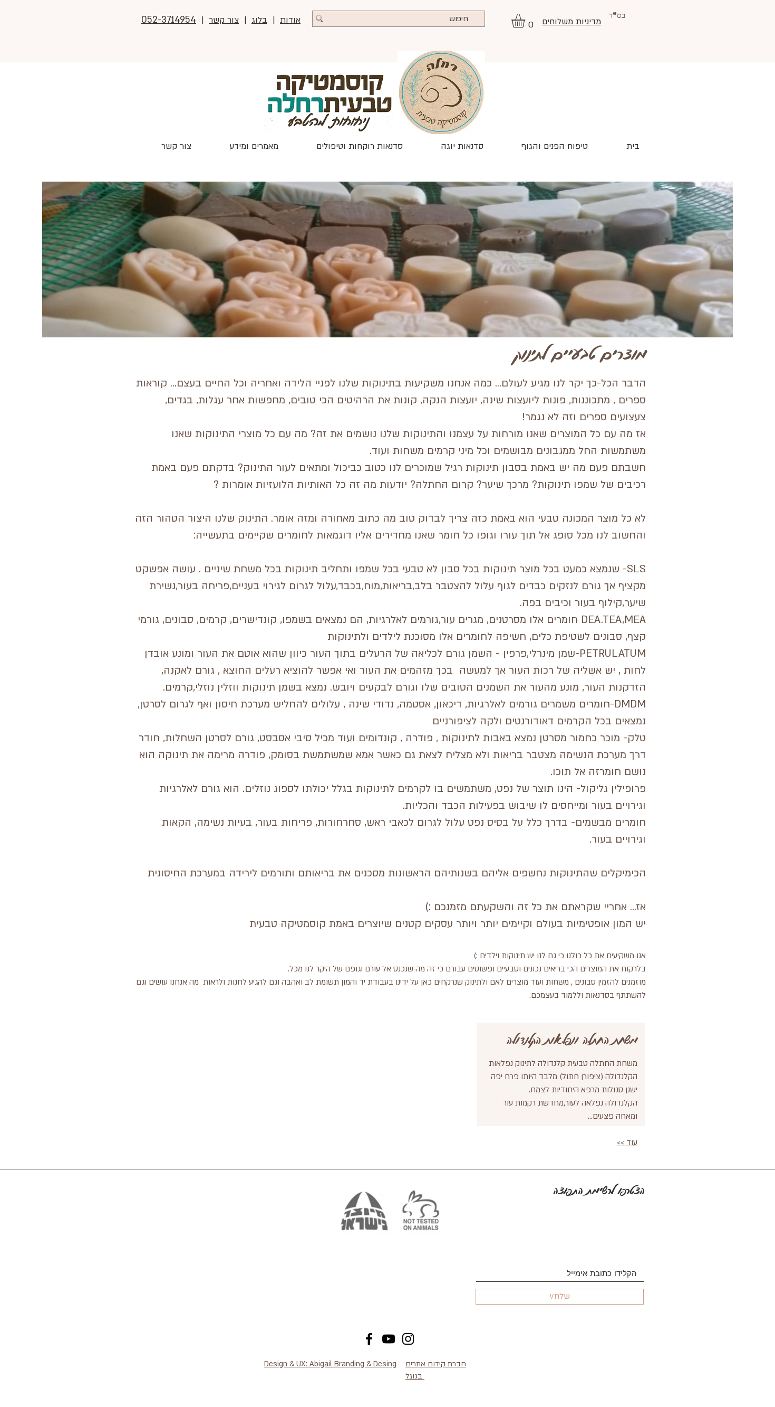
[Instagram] (408, 1339)
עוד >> (627, 1142)
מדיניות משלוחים (571, 21)
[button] (526, 21)
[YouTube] (388, 1339)
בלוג (259, 20)
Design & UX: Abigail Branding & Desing (330, 1364)
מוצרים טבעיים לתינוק (580, 353)
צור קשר (224, 20)
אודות (290, 20)
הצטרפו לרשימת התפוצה (599, 1190)
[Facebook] (369, 1339)
